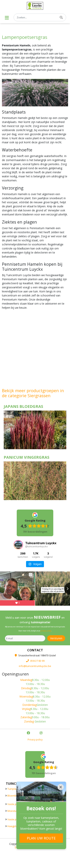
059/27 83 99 (37, 660)
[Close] (61, 787)
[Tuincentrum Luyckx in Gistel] (35, 6)
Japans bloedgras (23, 406)
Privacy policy (35, 739)
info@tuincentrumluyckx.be (35, 666)
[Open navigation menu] (7, 18)
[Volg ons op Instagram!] (41, 733)
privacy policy (45, 630)
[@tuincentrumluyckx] (18, 545)
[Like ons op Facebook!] (28, 733)
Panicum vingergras (26, 457)
